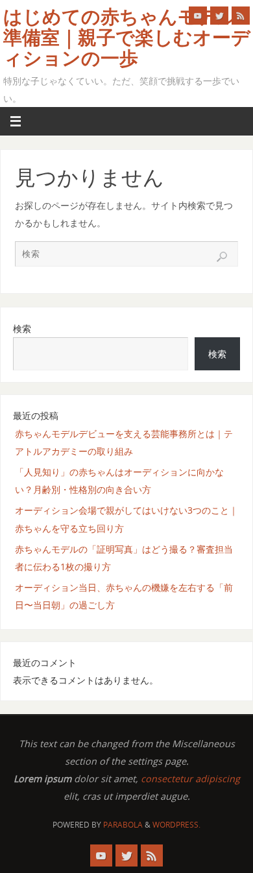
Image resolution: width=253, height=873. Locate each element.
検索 (22, 328)
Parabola (123, 824)
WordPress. (176, 824)
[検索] (221, 256)
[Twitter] (219, 15)
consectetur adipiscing (190, 778)
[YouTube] (198, 15)
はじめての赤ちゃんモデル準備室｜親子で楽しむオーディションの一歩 (126, 37)
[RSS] (241, 15)
